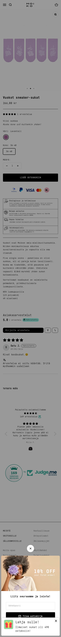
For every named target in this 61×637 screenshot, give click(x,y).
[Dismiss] (56, 621)
